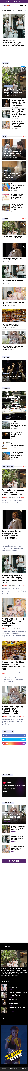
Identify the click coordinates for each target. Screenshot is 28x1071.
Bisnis (6, 148)
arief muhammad (8, 85)
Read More (14, 413)
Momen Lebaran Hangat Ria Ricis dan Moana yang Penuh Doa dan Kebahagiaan (13, 622)
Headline (6, 373)
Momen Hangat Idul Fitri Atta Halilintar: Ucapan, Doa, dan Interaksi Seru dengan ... (12, 579)
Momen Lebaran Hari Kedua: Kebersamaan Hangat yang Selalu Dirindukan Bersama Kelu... (14, 665)
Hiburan (22, 497)
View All (24, 63)
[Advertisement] (11, 759)
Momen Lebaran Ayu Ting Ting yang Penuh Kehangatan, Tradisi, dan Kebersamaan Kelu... (12, 710)
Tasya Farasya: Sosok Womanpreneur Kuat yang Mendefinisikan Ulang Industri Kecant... (13, 534)
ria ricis (21, 628)
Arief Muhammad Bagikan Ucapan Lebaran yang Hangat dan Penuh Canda (13, 492)
